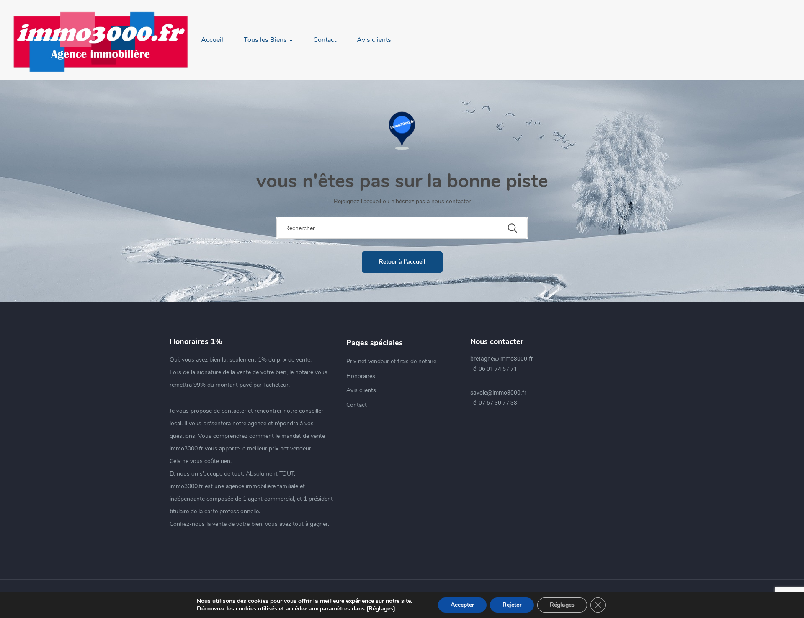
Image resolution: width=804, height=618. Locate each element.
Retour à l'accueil (402, 262)
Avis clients (374, 39)
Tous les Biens (266, 39)
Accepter (462, 605)
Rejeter (511, 605)
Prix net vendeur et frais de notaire (391, 361)
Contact (324, 39)
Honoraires (360, 376)
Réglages (562, 605)
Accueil (212, 39)
